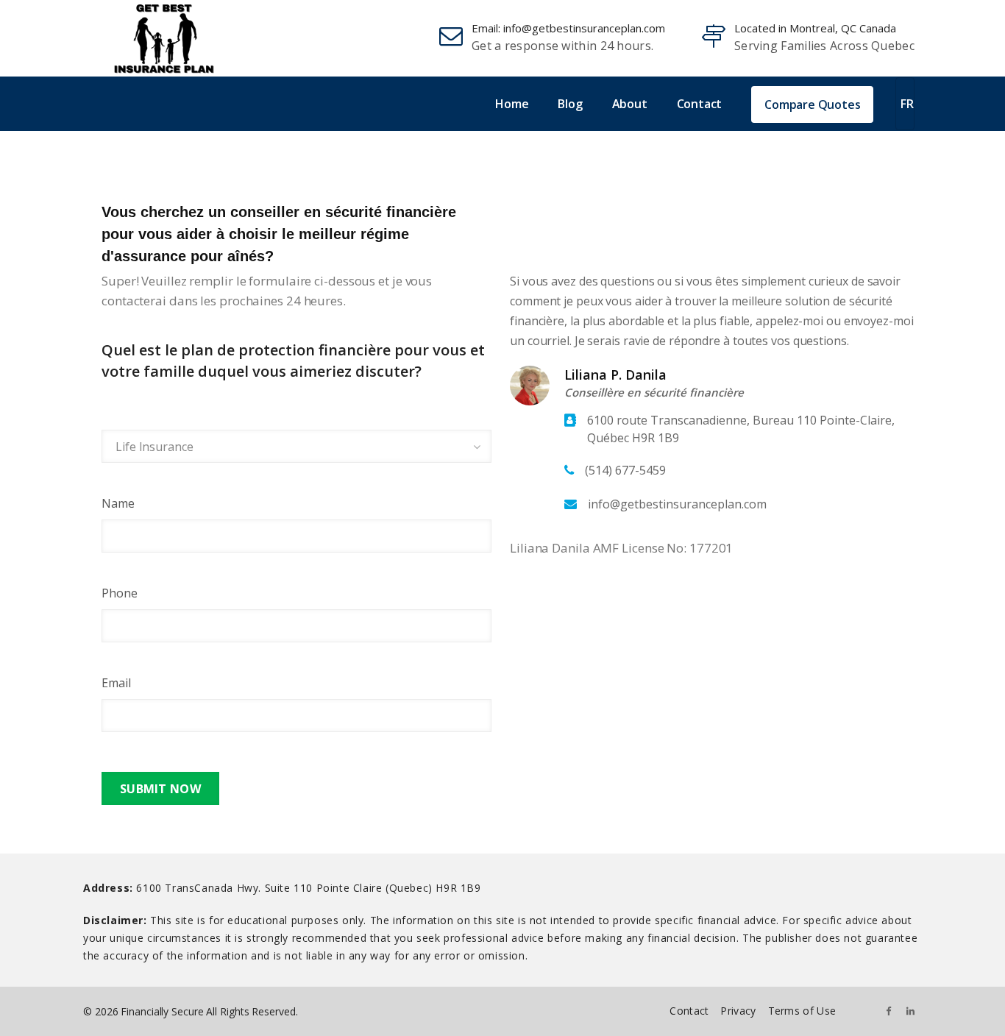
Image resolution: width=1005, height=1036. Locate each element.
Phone (120, 593)
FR (907, 104)
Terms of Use (802, 1011)
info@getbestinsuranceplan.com (677, 504)
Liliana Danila (550, 547)
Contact (699, 104)
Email (116, 683)
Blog (570, 104)
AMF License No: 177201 (663, 547)
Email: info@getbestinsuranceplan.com (568, 28)
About (629, 104)
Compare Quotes (812, 104)
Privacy (738, 1011)
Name (118, 503)
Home (511, 104)
